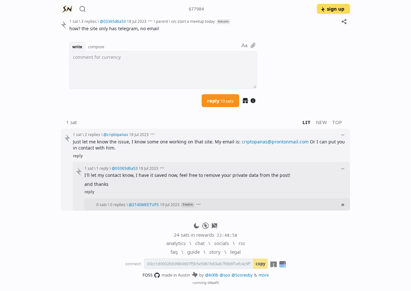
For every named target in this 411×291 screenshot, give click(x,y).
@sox (225, 275)
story (215, 252)
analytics (176, 243)
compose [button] (96, 46)
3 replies (89, 21)
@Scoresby (242, 275)
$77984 (196, 9)
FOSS (148, 275)
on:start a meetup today (193, 21)
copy (260, 264)
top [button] (337, 122)
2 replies (92, 134)
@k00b (211, 275)
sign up (335, 8)
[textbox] (207, 28)
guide (193, 252)
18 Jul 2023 (136, 21)
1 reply (102, 168)
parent (162, 21)
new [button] (321, 122)
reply (220, 100)
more (263, 275)
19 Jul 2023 (169, 204)
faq (174, 252)
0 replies (118, 204)
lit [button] (306, 122)
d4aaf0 (213, 282)
